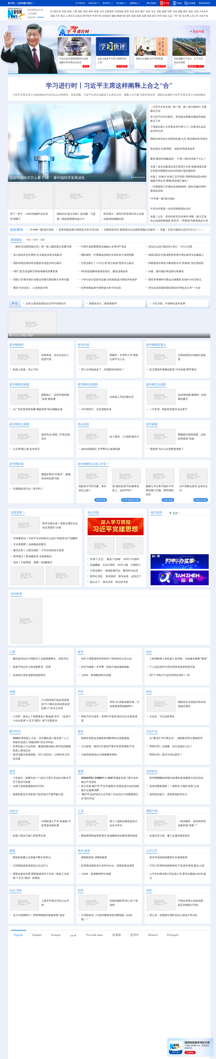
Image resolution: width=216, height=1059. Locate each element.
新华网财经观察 (19, 384)
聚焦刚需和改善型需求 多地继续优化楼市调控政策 (109, 835)
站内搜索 (191, 3)
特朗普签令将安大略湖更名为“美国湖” (169, 263)
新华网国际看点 (156, 344)
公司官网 (32, 14)
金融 (52, 16)
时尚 (159, 16)
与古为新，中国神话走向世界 (168, 303)
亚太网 (185, 16)
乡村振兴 (106, 16)
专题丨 (154, 166)
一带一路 (177, 16)
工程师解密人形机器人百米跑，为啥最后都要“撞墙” (178, 658)
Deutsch (153, 935)
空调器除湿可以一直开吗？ (28, 488)
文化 (153, 11)
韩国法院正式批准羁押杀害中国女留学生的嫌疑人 (176, 255)
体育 (148, 11)
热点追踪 (83, 424)
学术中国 (97, 16)
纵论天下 (95, 582)
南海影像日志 (112, 570)
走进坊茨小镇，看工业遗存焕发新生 (169, 835)
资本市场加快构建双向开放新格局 (168, 857)
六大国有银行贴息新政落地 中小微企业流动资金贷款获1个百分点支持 (55, 704)
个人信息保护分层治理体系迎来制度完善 (172, 667)
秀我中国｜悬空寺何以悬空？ (165, 754)
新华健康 (151, 424)
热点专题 (93, 512)
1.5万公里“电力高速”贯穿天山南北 (115, 263)
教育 (126, 11)
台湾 (101, 11)
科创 (137, 11)
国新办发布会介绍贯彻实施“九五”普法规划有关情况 (178, 138)
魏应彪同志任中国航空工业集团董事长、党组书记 (40, 658)
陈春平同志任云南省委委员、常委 (32, 667)
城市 (128, 16)
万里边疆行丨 (88, 263)
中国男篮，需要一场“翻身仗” (37, 562)
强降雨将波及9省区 (196, 176)
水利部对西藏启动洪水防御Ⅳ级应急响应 (173, 170)
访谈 (175, 11)
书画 (159, 11)
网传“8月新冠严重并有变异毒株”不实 (114, 746)
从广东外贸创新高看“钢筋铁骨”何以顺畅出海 (37, 409)
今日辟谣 (86, 746)
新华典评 (111, 576)
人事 (75, 11)
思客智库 (109, 11)
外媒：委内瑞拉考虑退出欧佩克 (166, 271)
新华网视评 (16, 344)
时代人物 (123, 565)
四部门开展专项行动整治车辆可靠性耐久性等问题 (41, 279)
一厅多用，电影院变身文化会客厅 (168, 409)
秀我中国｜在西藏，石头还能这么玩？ (170, 746)
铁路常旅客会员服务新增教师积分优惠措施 (105, 738)
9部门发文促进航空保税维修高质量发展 (35, 271)
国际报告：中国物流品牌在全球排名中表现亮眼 (107, 255)
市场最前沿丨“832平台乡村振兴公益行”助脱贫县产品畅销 (45, 538)
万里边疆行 (96, 570)
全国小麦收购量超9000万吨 (28, 786)
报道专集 (198, 31)
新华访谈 (83, 344)
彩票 (149, 16)
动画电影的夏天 (37, 544)
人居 (80, 810)
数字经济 (87, 16)
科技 (132, 11)
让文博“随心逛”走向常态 (26, 449)
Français (56, 935)
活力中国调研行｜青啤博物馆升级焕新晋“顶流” (39, 915)
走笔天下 (136, 576)
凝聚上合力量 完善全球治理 (139, 94)
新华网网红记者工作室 (92, 463)
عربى (73, 935)
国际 (80, 11)
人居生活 (70, 16)
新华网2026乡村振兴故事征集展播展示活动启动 (176, 778)
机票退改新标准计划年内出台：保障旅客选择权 (107, 865)
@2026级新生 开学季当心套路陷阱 (100, 449)
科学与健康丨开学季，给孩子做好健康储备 (105, 667)
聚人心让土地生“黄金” (21, 335)
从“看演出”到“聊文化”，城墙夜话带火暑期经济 (176, 738)
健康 (164, 11)
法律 (196, 11)
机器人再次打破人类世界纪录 (29, 835)
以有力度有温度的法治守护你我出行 (46, 303)
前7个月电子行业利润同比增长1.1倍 (169, 675)
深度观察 (16, 512)
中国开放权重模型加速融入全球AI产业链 (103, 246)
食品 (63, 16)
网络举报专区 (204, 3)
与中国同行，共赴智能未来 (96, 409)
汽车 (58, 16)
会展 (144, 16)
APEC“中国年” (131, 559)
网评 (91, 11)
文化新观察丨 (20, 544)
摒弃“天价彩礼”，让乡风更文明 (30, 287)
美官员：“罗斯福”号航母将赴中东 (189, 220)
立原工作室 (168, 500)
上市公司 (194, 16)
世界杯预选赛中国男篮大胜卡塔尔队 (79, 229)
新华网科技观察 (88, 384)
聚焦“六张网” (114, 559)
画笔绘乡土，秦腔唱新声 (103, 303)
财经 (85, 11)
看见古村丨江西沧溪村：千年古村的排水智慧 (38, 550)
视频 (180, 11)
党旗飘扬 (95, 565)
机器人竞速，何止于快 (25, 369)
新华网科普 (16, 463)
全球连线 (119, 11)
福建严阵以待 (157, 180)
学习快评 (121, 66)
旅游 (134, 16)
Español (37, 935)
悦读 (164, 16)
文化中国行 (109, 565)
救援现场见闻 (199, 166)
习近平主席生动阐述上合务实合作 (102, 94)
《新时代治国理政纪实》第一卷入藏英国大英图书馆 (42, 246)
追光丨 (17, 562)
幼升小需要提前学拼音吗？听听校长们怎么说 (106, 658)
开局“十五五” (97, 559)
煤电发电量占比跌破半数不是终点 (32, 857)
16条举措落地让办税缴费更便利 (99, 754)
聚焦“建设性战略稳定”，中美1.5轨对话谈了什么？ (178, 158)
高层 (64, 11)
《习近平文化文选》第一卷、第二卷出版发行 (175, 106)
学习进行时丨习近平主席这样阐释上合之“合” (109, 85)
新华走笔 (123, 576)
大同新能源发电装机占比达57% (30, 865)
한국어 (134, 935)
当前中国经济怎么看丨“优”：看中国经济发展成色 (47, 177)
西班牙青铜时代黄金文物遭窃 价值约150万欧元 (174, 279)
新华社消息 (96, 576)
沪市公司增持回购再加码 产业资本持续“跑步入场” (177, 865)
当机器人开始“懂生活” (122, 397)
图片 (185, 11)
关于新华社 (80, 3)
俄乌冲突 (108, 582)
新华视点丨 (19, 556)
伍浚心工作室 (200, 500)
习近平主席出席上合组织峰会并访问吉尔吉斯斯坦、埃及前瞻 (47, 94)
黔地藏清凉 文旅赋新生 (39, 556)
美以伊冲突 (121, 582)
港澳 (96, 11)
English (18, 935)
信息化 (78, 16)
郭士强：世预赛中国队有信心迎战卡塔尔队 (173, 915)
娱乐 (154, 16)
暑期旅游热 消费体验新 (94, 857)
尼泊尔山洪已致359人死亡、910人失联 (170, 246)
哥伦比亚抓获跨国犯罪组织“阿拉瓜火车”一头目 (174, 287)
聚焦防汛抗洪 (130, 570)
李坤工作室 (100, 500)
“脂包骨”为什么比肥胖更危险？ (166, 449)
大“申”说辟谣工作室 (131, 500)
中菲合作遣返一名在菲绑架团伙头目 (170, 208)
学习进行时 (55, 11)
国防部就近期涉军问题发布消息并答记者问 (37, 263)
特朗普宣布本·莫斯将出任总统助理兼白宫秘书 (129, 229)
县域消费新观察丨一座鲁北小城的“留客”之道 (174, 786)
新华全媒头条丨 (51, 523)
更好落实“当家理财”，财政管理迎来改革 (172, 148)
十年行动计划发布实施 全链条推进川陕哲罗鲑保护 (109, 279)
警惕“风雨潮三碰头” (177, 180)
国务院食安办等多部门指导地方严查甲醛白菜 (38, 794)
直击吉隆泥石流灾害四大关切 (174, 166)
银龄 (114, 16)
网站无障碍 (151, 3)
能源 (139, 16)
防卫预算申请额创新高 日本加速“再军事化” (173, 369)
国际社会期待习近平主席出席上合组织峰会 (181, 94)
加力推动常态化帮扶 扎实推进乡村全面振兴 (37, 255)
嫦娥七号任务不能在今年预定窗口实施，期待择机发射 (160, 490)
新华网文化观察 (156, 384)
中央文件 (203, 11)
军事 (169, 11)
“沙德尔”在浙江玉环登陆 (171, 176)
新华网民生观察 (19, 424)
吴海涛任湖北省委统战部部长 (29, 675)
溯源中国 (121, 16)
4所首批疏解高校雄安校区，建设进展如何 (104, 271)
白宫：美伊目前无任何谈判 (173, 216)
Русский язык (94, 935)
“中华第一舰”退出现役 (162, 198)
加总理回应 (197, 263)
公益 (170, 16)
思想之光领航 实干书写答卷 (149, 58)
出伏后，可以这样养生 (162, 716)
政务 (191, 11)
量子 (142, 11)
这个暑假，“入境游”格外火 (124, 436)
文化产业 (203, 16)
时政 (69, 11)
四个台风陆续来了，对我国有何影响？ (102, 369)
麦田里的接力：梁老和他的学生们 (168, 794)
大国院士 (135, 565)
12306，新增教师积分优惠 (96, 675)
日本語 (116, 935)
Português (173, 935)
